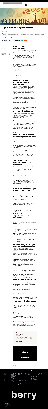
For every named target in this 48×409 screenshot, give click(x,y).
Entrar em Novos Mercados (20, 380)
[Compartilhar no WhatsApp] (10, 37)
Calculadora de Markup (33, 375)
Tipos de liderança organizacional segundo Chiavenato (6, 54)
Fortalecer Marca (19, 381)
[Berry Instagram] (19, 367)
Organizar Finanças (20, 373)
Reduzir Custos (19, 375)
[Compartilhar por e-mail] (11, 37)
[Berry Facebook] (14, 367)
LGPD (38, 375)
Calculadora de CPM (33, 378)
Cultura (4, 375)
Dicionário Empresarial (6, 381)
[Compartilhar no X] (7, 37)
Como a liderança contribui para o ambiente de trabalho (6, 55)
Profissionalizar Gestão (27, 375)
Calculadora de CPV (33, 380)
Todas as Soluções (27, 383)
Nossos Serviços (12, 381)
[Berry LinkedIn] (17, 367)
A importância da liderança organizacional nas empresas (6, 52)
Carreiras (5, 374)
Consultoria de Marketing (13, 378)
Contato (5, 380)
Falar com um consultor (25, 357)
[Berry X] (15, 367)
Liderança (5, 373)
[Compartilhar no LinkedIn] (5, 37)
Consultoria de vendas (13, 373)
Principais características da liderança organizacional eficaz (6, 53)
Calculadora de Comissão (34, 379)
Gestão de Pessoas (20, 374)
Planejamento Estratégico (27, 374)
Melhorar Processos (27, 373)
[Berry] (5, 1)
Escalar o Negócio (26, 380)
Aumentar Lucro (26, 379)
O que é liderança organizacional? (17, 27)
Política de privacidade (40, 373)
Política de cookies (40, 374)
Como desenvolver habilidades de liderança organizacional (6, 58)
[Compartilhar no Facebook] (8, 37)
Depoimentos (5, 379)
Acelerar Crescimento (20, 379)
